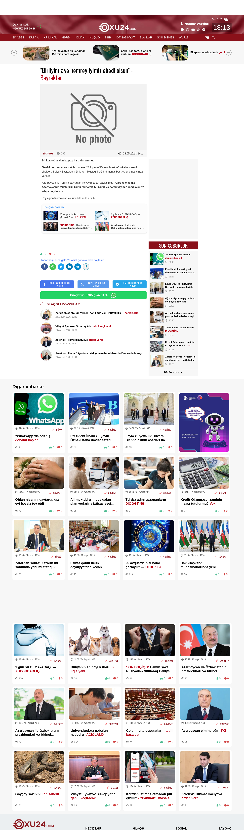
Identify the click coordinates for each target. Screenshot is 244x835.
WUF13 (183, 37)
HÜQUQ (94, 37)
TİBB (108, 37)
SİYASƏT (18, 37)
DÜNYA (34, 37)
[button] (229, 52)
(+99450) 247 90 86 (24, 28)
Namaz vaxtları (196, 24)
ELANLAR (146, 37)
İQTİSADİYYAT (125, 37)
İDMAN (80, 37)
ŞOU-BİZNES (165, 37)
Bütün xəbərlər (173, 372)
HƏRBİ (66, 37)
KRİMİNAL (50, 37)
